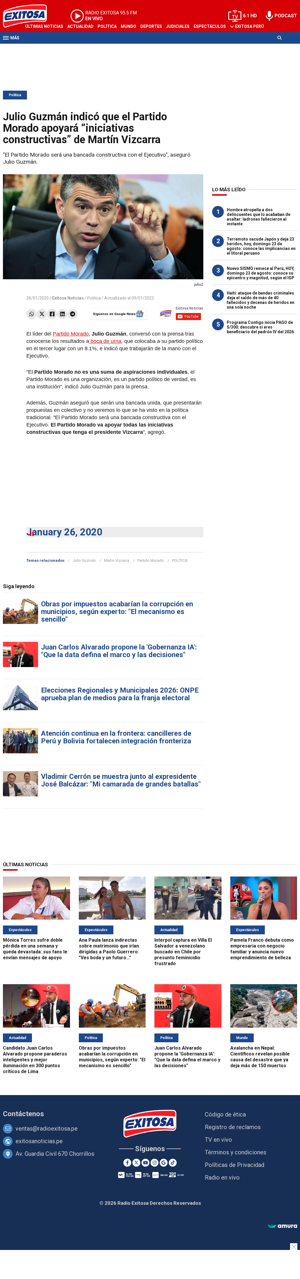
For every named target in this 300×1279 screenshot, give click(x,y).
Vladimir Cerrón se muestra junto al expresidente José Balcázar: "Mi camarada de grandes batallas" (121, 780)
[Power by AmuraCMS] (282, 1226)
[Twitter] (42, 314)
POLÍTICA (180, 560)
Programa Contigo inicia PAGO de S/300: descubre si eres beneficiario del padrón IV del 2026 (260, 327)
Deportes (151, 26)
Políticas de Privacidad (234, 1164)
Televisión (37, 49)
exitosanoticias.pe (39, 1141)
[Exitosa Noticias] (150, 1124)
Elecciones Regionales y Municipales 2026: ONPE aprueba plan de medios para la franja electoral (120, 694)
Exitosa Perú (249, 26)
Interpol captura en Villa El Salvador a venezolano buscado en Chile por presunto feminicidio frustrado (183, 951)
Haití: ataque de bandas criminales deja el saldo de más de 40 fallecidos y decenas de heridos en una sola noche (260, 300)
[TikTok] (173, 1163)
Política (107, 26)
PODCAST (286, 15)
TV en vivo (218, 1139)
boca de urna (105, 341)
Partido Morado (71, 334)
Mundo (128, 26)
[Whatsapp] (31, 314)
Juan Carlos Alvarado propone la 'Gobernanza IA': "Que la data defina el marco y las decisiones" (119, 651)
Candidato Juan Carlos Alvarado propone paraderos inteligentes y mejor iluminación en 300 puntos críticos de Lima (35, 1059)
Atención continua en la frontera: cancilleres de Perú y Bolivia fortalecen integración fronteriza (116, 737)
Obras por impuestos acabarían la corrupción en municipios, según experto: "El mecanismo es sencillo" (117, 611)
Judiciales (178, 26)
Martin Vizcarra (116, 560)
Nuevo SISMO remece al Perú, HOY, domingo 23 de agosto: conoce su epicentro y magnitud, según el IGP (260, 273)
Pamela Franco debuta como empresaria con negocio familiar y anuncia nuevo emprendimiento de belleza (262, 948)
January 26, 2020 (64, 532)
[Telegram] (72, 314)
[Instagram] (154, 1163)
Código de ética (225, 1114)
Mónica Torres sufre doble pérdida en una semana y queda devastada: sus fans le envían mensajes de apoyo (35, 948)
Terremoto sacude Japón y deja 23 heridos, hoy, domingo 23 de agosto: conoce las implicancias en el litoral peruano (261, 246)
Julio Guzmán (84, 560)
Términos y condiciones (235, 1152)
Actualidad (80, 26)
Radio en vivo (222, 1177)
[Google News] (164, 1163)
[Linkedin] (62, 314)
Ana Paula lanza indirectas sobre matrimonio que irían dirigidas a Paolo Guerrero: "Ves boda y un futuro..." (109, 948)
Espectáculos (210, 26)
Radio (59, 49)
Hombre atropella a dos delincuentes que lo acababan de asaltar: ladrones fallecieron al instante (258, 216)
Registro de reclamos (233, 1127)
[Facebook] (52, 314)
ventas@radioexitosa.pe (47, 1128)
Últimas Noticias (44, 26)
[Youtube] (145, 1163)
